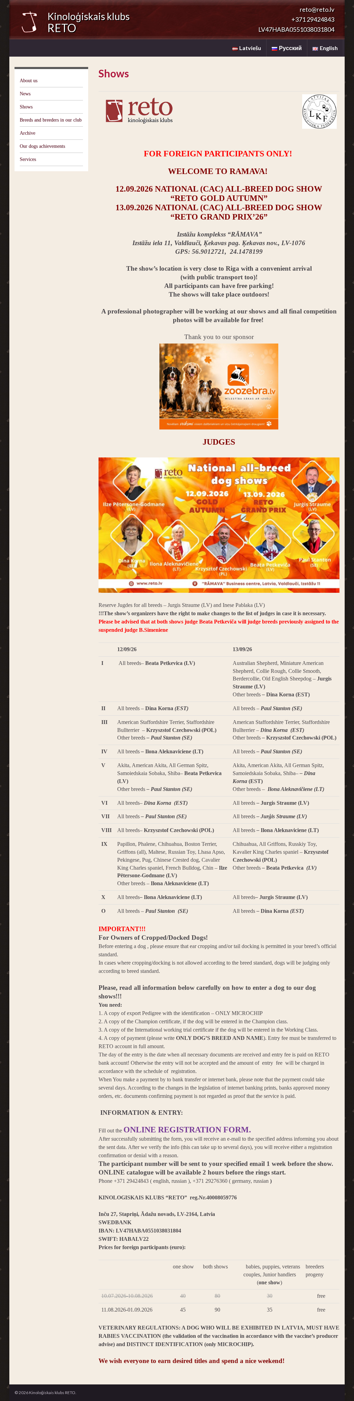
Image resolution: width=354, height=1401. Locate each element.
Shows (26, 106)
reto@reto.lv (317, 9)
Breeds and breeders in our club (51, 120)
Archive (27, 133)
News (25, 93)
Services (28, 159)
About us (28, 80)
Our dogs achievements (42, 146)
